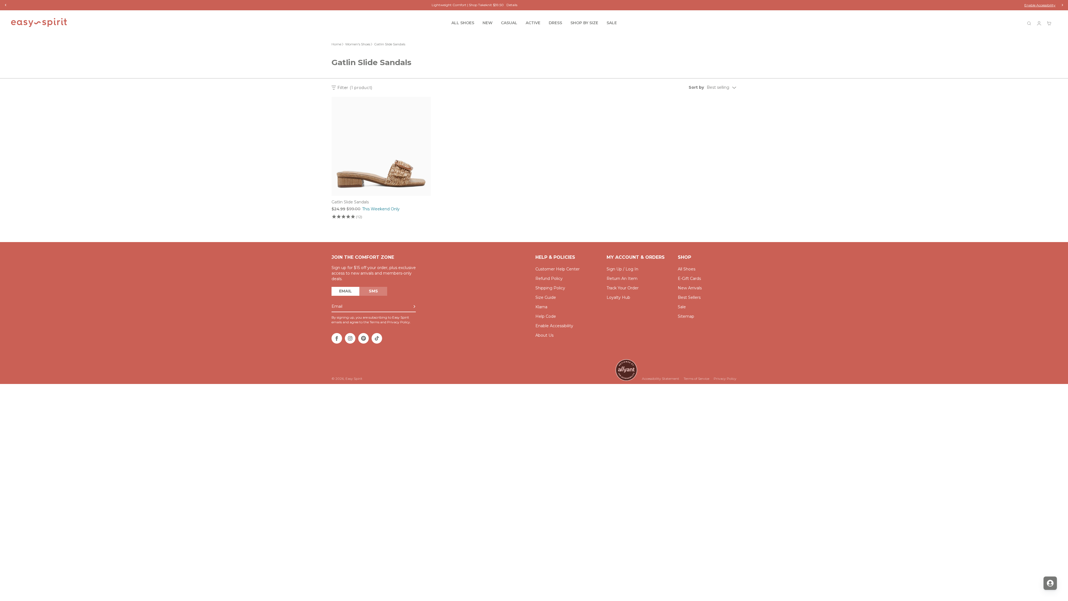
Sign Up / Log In (622, 269)
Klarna (541, 306)
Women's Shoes (357, 44)
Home (336, 44)
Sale (682, 306)
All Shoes (686, 269)
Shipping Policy (550, 287)
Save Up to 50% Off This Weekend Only (527, 5)
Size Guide (545, 297)
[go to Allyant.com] (626, 370)
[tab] (345, 291)
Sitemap (686, 316)
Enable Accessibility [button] (1039, 5)
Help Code (545, 316)
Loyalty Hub (618, 297)
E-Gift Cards (689, 278)
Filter (354, 87)
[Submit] (414, 306)
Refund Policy (549, 278)
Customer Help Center (557, 269)
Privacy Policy (725, 378)
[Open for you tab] (1050, 583)
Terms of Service (696, 378)
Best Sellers (689, 297)
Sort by (696, 87)
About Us (544, 335)
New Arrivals (690, 287)
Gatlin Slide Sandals (350, 202)
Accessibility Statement (660, 378)
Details (566, 5)
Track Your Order (623, 287)
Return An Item (622, 278)
